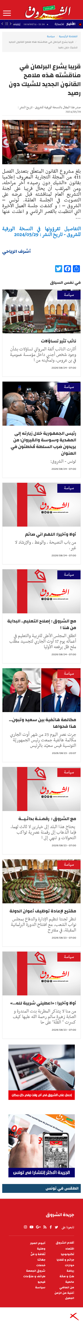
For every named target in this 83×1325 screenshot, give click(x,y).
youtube (31, 1227)
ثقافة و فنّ (38, 1254)
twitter (56, 1227)
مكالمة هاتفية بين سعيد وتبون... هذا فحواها (42, 723)
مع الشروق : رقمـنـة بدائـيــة (47, 819)
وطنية (41, 1248)
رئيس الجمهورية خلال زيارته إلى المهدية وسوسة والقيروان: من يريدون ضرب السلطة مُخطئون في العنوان (43, 443)
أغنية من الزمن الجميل (64, 1295)
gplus (38, 1227)
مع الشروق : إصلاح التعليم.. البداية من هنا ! (41, 624)
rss (44, 1227)
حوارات (69, 1265)
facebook (50, 1227)
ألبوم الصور (37, 1243)
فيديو (41, 1281)
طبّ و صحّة (67, 1276)
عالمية (69, 1281)
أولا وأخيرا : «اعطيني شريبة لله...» (43, 1003)
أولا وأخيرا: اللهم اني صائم (50, 534)
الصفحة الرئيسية (68, 36)
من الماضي (66, 1287)
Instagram (25, 1227)
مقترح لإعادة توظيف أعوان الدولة (43, 911)
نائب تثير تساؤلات (58, 341)
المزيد (7, 13)
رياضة (70, 1270)
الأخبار (70, 24)
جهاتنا (41, 1259)
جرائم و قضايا (65, 1259)
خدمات (40, 1265)
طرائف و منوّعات (34, 1276)
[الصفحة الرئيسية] (47, 9)
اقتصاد (69, 1248)
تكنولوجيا (67, 1254)
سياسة (51, 36)
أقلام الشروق (65, 1242)
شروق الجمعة (35, 1270)
